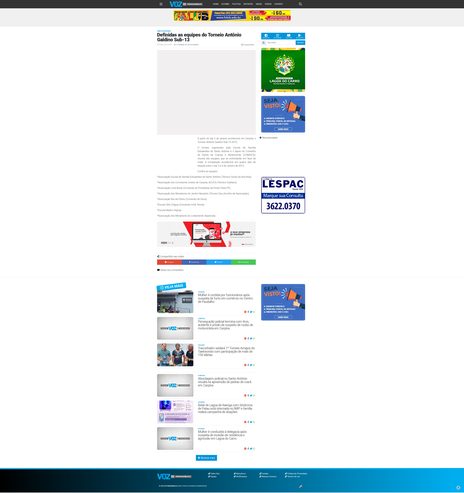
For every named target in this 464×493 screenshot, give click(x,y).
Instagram (277, 38)
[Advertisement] (177, 154)
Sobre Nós (215, 473)
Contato (264, 473)
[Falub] (232, 15)
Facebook (266, 38)
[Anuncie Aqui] (283, 114)
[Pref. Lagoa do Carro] (283, 70)
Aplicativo (300, 38)
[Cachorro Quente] (206, 234)
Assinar (300, 42)
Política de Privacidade (297, 473)
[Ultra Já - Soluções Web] (300, 486)
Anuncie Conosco (268, 476)
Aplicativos (241, 473)
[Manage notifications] (458, 488)
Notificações (241, 476)
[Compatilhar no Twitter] (251, 311)
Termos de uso (293, 476)
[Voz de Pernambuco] (186, 4)
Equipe (213, 476)
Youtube (289, 38)
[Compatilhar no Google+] (245, 311)
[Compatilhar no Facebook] (248, 311)
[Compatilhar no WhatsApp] (254, 311)
